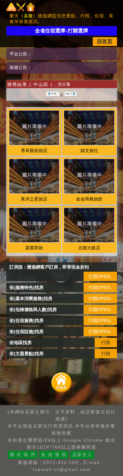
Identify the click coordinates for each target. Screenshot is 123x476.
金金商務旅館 (89, 198)
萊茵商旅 (34, 247)
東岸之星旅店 (34, 198)
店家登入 (82, 454)
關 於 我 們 (23, 454)
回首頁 (104, 41)
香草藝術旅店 (34, 150)
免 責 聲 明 (54, 454)
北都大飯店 (89, 247)
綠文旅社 (89, 150)
